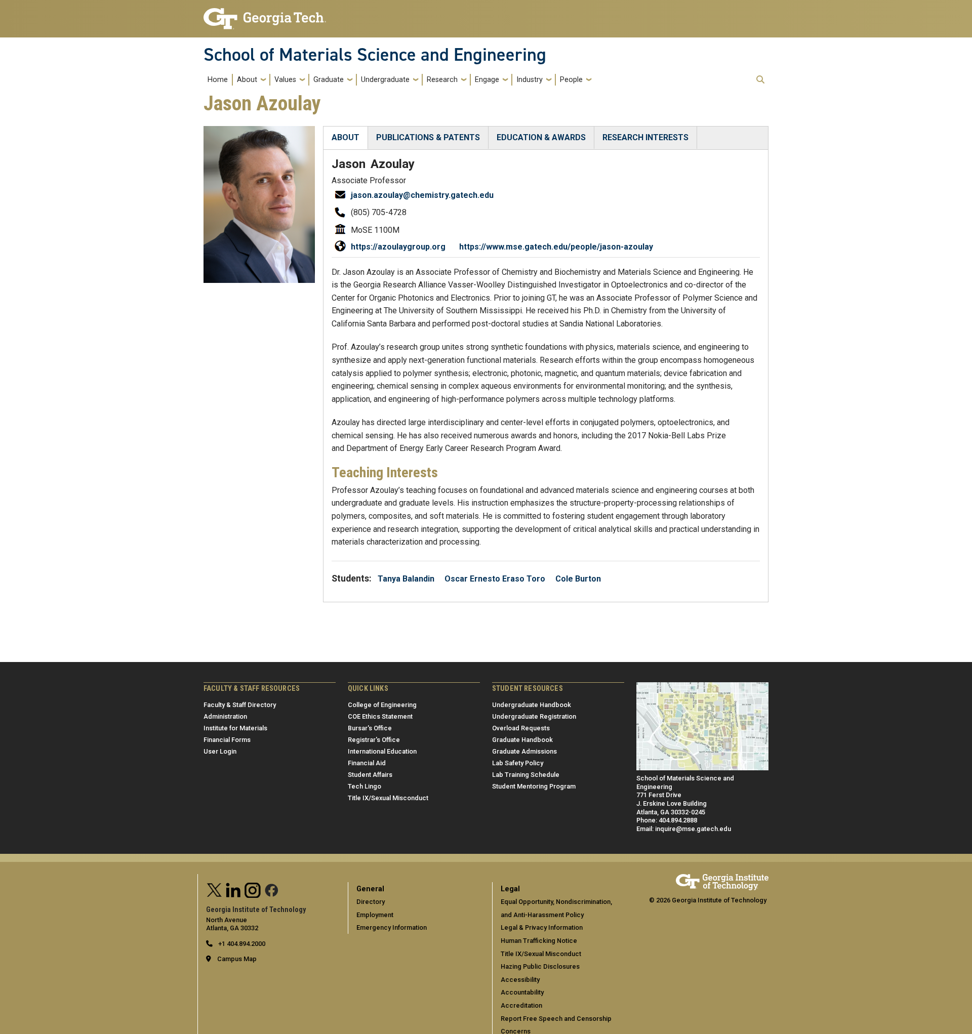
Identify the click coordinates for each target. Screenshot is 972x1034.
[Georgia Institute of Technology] (265, 14)
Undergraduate (385, 79)
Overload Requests (521, 728)
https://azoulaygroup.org (398, 247)
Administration (225, 716)
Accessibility (520, 979)
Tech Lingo (364, 786)
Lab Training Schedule (525, 774)
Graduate (328, 79)
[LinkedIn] (233, 889)
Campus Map (237, 959)
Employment (374, 915)
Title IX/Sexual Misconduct (388, 798)
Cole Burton (578, 579)
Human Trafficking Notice (539, 940)
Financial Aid (367, 763)
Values (285, 79)
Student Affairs (370, 774)
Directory (370, 901)
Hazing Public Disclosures (540, 966)
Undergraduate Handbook (531, 705)
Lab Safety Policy (517, 763)
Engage (487, 79)
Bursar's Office (370, 728)
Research (442, 79)
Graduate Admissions (524, 751)
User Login (220, 751)
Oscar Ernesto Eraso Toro (494, 579)
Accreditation (521, 1005)
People (571, 79)
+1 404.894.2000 (241, 943)
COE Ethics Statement (380, 716)
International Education (382, 751)
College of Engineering (382, 705)
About (247, 79)
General (370, 889)
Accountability (522, 992)
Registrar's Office (374, 739)
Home (218, 79)
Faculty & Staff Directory (240, 705)
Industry (529, 79)
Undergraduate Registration (534, 716)
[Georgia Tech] (722, 878)
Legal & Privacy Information (542, 927)
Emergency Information (391, 927)
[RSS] (271, 889)
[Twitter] (214, 889)
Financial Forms (227, 739)
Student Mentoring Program (534, 786)
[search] (760, 79)
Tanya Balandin (406, 579)
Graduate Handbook (522, 739)
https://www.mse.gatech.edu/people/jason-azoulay (556, 247)
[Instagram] (252, 889)
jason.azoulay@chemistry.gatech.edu (422, 195)
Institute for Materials (235, 728)
